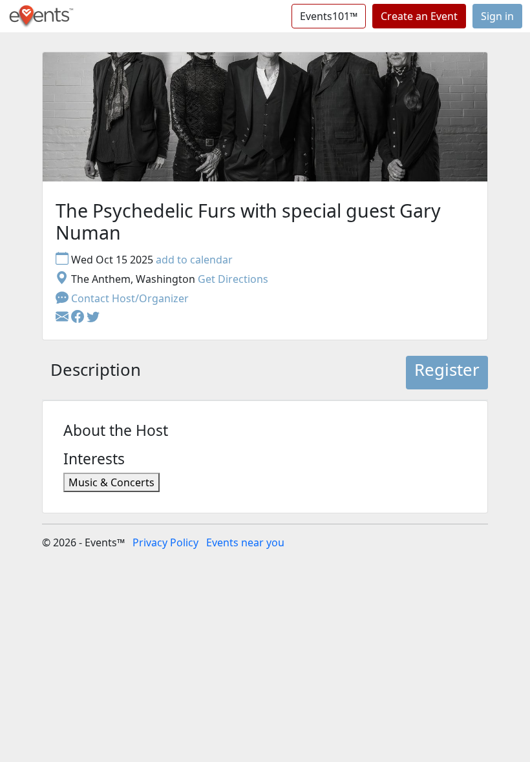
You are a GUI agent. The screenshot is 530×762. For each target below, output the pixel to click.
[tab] (95, 373)
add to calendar (194, 259)
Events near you (245, 542)
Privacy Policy (165, 542)
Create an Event (419, 16)
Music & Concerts (111, 482)
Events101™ (328, 16)
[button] (79, 318)
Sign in (497, 16)
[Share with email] (63, 318)
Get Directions (233, 279)
